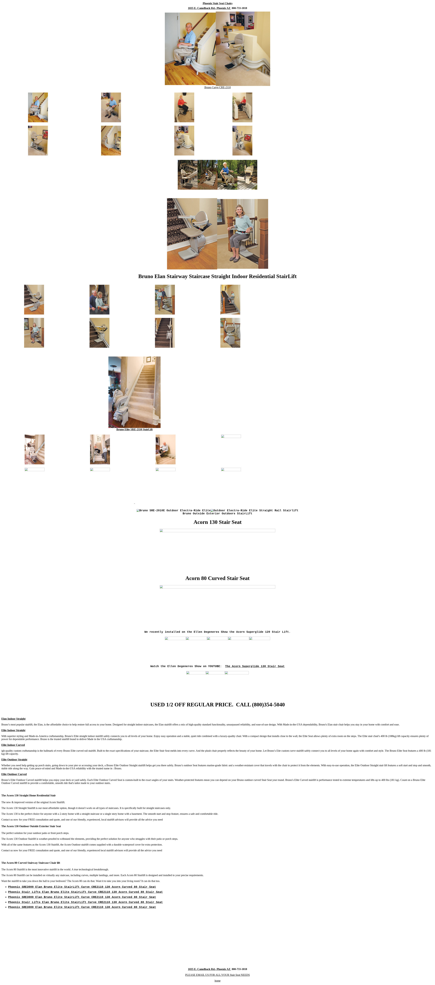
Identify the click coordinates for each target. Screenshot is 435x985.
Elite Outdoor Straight (14, 759)
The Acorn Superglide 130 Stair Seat (255, 666)
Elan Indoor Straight (13, 718)
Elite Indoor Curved (13, 744)
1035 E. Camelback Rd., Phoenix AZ (209, 8)
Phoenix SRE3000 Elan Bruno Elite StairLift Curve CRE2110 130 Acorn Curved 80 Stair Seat (82, 887)
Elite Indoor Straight (13, 730)
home (218, 980)
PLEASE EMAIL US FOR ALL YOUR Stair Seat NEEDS (217, 974)
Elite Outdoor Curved (14, 774)
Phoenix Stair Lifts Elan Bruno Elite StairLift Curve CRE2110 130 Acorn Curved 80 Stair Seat (85, 892)
